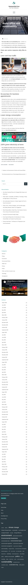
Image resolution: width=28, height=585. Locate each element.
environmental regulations (6, 543)
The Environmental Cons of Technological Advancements (13, 174)
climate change (14, 527)
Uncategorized (4, 276)
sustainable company (4, 564)
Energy (3, 256)
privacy (22, 556)
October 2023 (4, 387)
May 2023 (4, 399)
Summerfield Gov (14, 6)
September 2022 (5, 419)
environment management (6, 546)
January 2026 (4, 320)
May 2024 (4, 369)
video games (21, 564)
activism (2, 527)
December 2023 (5, 382)
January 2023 (4, 409)
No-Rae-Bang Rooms (15, 553)
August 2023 (4, 392)
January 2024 (4, 379)
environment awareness (18, 543)
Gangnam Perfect (11, 548)
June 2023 (4, 397)
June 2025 (4, 337)
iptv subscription (18, 551)
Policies (3, 266)
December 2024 (5, 352)
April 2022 (4, 431)
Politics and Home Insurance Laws (8, 271)
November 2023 (5, 384)
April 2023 (4, 402)
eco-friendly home (22, 530)
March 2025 (4, 344)
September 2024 (5, 359)
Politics (3, 268)
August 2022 (4, 421)
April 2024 (4, 372)
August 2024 (4, 362)
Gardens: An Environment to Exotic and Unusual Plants (14, 170)
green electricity (11, 164)
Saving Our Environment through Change (10, 214)
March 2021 (4, 464)
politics (17, 556)
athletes (6, 527)
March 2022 (4, 434)
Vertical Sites (3, 507)
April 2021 (4, 461)
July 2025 (4, 334)
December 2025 (5, 322)
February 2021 (4, 466)
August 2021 (4, 451)
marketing (9, 553)
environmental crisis (5, 540)
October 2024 (4, 357)
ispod (23, 551)
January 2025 (4, 349)
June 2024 (4, 367)
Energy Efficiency (17, 532)
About (2, 513)
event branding (4, 548)
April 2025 (4, 342)
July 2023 (4, 394)
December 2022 (5, 412)
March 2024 (4, 374)
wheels (2, 567)
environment (6, 535)
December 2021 (5, 441)
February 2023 (4, 407)
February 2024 (4, 377)
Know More (3, 498)
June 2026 (4, 307)
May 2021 (4, 459)
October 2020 (4, 474)
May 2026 (4, 310)
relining (7, 559)
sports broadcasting (20, 559)
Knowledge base (4, 515)
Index (2, 510)
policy (2, 556)
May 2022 (4, 429)
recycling (3, 559)
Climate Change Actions (6, 530)
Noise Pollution (22, 553)
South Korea (11, 559)
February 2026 (4, 317)
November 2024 (5, 354)
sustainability (6, 562)
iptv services (13, 551)
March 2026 (4, 315)
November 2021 (5, 444)
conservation (15, 530)
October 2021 (4, 446)
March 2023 (4, 404)
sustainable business (16, 562)
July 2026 (4, 305)
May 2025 (4, 339)
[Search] (25, 183)
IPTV (9, 551)
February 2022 (4, 436)
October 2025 (4, 327)
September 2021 (5, 449)
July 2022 (4, 424)
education (11, 532)
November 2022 (5, 414)
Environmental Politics (6, 261)
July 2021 (4, 454)
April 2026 (4, 312)
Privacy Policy (4, 518)
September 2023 (5, 389)
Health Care (4, 263)
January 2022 (4, 439)
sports (15, 559)
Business (3, 253)
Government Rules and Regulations (21, 548)
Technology (4, 273)
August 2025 (4, 332)
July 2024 (4, 364)
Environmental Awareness (9, 538)
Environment (6, 38)
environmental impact (16, 540)
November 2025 (5, 324)
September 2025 (5, 329)
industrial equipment (4, 551)
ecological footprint (5, 532)
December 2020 (5, 471)
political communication (9, 556)
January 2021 (4, 469)
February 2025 (4, 347)
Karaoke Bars (3, 553)
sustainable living (13, 564)
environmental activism (17, 535)
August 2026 (4, 302)
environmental (4, 90)
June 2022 (4, 426)
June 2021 (4, 456)
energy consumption (4, 164)
